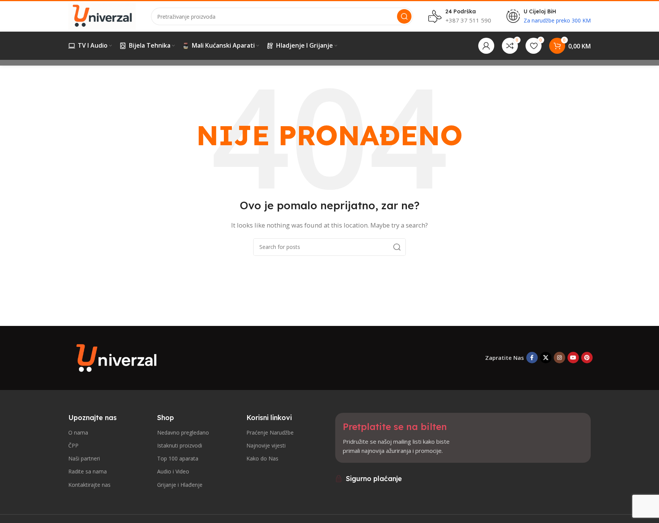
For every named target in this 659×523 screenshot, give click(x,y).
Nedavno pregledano (183, 432)
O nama (78, 432)
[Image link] (118, 357)
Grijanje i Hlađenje (180, 484)
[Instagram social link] (559, 357)
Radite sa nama (87, 471)
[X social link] (545, 357)
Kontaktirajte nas (89, 484)
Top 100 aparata (177, 458)
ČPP (73, 445)
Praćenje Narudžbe (270, 432)
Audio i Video (173, 471)
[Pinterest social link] (587, 357)
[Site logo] (102, 15)
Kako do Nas (262, 458)
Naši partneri (84, 458)
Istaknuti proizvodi (179, 445)
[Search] (404, 16)
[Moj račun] (486, 45)
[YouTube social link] (573, 357)
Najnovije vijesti (266, 445)
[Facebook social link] (532, 357)
